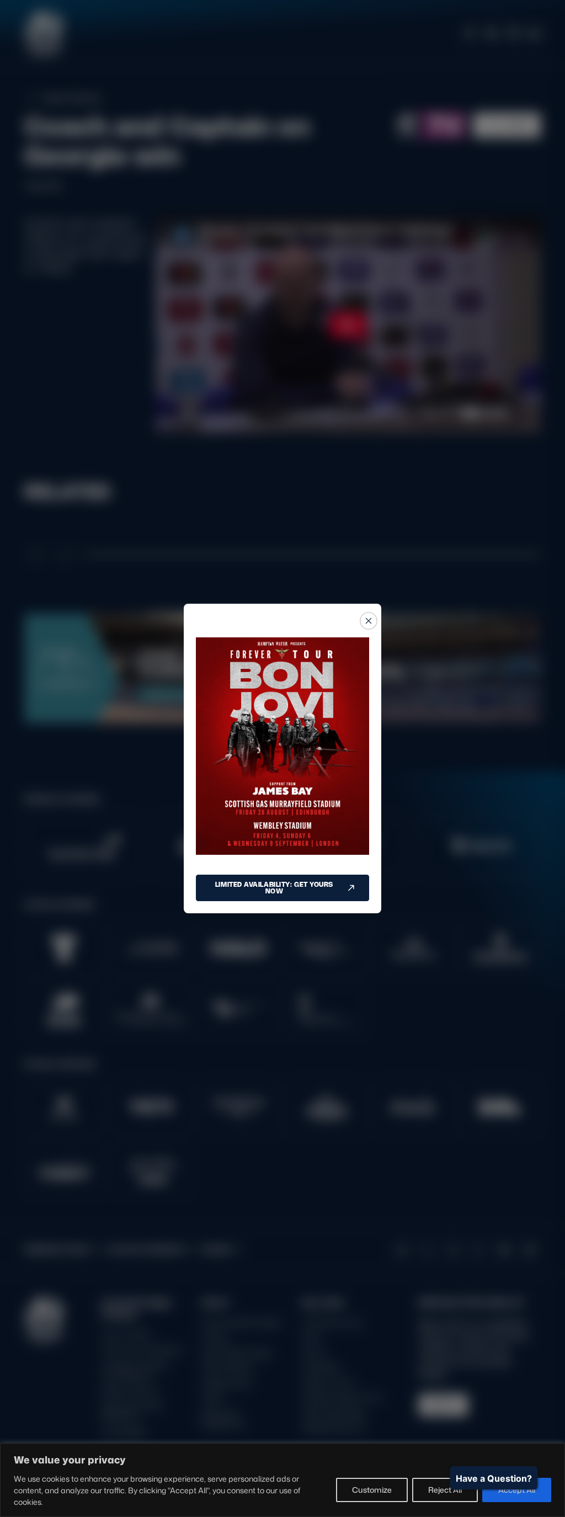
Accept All (516, 1489)
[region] (282, 1480)
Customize (372, 1489)
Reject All (445, 1489)
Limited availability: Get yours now (274, 887)
